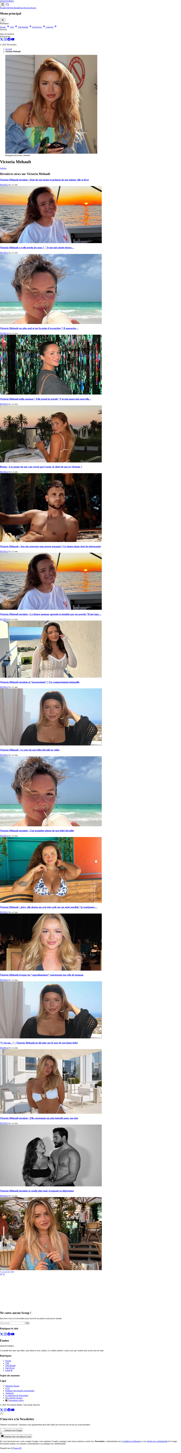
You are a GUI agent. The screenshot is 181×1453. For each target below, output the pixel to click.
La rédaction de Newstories (16, 1395)
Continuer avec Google (13, 1430)
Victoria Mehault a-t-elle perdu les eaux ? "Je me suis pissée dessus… (37, 247)
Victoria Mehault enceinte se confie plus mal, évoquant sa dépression (37, 1190)
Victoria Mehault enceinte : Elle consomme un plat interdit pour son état (39, 1118)
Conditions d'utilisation (131, 1441)
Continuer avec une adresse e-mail (17, 1437)
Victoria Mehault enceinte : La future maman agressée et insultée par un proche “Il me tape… (50, 614)
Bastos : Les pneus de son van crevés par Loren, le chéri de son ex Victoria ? (41, 466)
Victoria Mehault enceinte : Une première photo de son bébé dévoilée (37, 830)
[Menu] (2, 4)
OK (27, 1323)
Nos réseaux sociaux (14, 1398)
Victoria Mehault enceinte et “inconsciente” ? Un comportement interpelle (39, 682)
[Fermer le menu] (2, 20)
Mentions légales (12, 1386)
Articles (3, 168)
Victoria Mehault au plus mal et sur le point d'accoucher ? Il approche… (39, 328)
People (3, 8)
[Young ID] (16, 1448)
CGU (7, 1388)
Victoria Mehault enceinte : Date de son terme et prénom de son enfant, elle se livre (44, 179)
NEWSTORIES (7, 1)
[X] (2, 40)
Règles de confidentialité (157, 1441)
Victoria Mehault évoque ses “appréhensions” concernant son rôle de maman (41, 975)
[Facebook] (9, 40)
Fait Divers (24, 8)
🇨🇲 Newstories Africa (14, 1400)
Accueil (8, 49)
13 (4, 1274)
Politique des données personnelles (19, 1391)
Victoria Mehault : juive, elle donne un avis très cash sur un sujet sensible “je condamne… (49, 907)
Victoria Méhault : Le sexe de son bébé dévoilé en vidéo (29, 749)
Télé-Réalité (14, 8)
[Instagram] (5, 40)
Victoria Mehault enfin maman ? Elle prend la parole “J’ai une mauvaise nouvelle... (45, 399)
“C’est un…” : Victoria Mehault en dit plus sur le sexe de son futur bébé (39, 1042)
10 (1, 1274)
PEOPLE (4, 185)
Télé (7, 8)
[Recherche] (7, 5)
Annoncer (9, 1393)
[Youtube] (12, 40)
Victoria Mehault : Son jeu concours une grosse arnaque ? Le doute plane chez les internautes (50, 546)
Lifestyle (32, 8)
